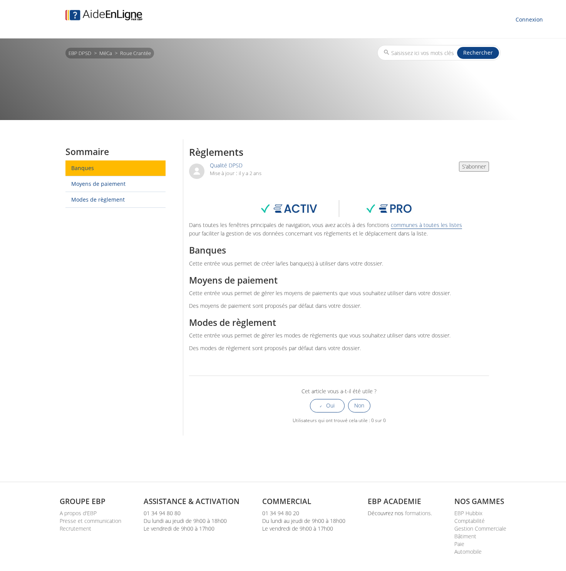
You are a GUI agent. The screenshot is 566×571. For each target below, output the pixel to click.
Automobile (468, 551)
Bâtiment (465, 536)
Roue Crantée (135, 53)
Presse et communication (90, 520)
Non (359, 405)
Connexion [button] (529, 19)
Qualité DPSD (226, 165)
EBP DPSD (80, 53)
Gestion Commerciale (480, 528)
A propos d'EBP (78, 513)
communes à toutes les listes (426, 225)
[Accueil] (103, 15)
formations (418, 513)
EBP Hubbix (468, 513)
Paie (459, 544)
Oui (330, 405)
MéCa (105, 53)
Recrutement (75, 528)
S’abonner (474, 166)
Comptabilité (469, 520)
